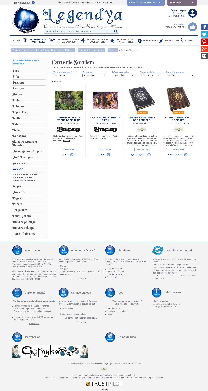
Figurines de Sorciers (26, 174)
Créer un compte (177, 15)
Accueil (17, 40)
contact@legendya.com (27, 274)
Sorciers (113, 50)
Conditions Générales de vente (166, 304)
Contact (190, 40)
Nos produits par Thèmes (38, 40)
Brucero (66, 141)
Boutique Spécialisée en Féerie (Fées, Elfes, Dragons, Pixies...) (43, 50)
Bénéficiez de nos (142, 2)
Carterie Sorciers (129, 50)
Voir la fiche (68, 149)
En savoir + (81, 278)
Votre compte (178, 10)
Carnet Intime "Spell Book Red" (178, 118)
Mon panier (180, 24)
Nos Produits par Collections (97, 40)
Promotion (142, 113)
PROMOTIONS (171, 40)
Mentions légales (160, 301)
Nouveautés (150, 40)
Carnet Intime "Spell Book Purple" (142, 118)
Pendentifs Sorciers (25, 180)
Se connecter (179, 13)
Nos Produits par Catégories (68, 40)
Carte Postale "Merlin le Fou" (105, 118)
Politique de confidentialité (164, 307)
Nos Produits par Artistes (125, 40)
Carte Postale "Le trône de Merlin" (69, 118)
